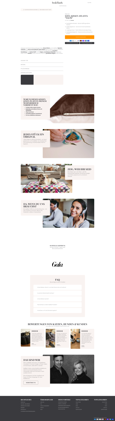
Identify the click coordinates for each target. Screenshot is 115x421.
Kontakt (42, 407)
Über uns (42, 402)
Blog (41, 409)
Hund (77, 404)
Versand (72, 20)
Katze (77, 405)
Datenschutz (23, 409)
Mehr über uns (31, 382)
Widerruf (22, 407)
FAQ (41, 404)
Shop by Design (79, 409)
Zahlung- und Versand (25, 404)
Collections (78, 402)
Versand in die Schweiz (25, 405)
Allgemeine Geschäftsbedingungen (28, 411)
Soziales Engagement (44, 405)
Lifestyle (77, 407)
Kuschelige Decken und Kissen (31, 9)
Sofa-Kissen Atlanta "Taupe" (45, 9)
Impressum (23, 402)
